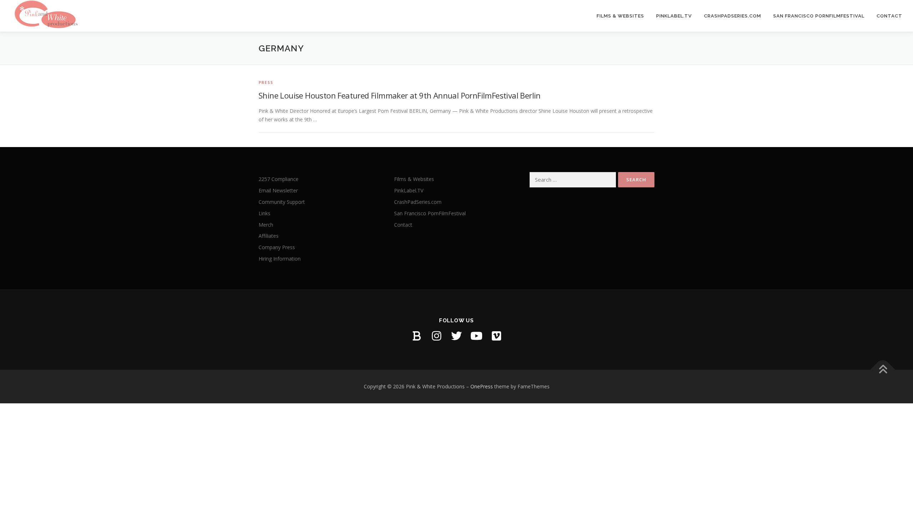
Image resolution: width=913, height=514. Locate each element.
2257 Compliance (279, 179)
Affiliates (269, 235)
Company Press (277, 247)
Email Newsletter (278, 190)
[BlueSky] (416, 336)
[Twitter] (456, 336)
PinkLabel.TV (674, 16)
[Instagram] (436, 336)
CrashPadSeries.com (732, 16)
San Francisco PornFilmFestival (818, 16)
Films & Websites (620, 16)
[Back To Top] (883, 370)
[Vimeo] (496, 336)
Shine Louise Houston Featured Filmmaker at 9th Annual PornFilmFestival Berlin (400, 95)
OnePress (481, 386)
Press (266, 82)
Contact (889, 16)
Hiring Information (280, 258)
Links (264, 213)
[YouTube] (476, 336)
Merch (266, 224)
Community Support (282, 201)
